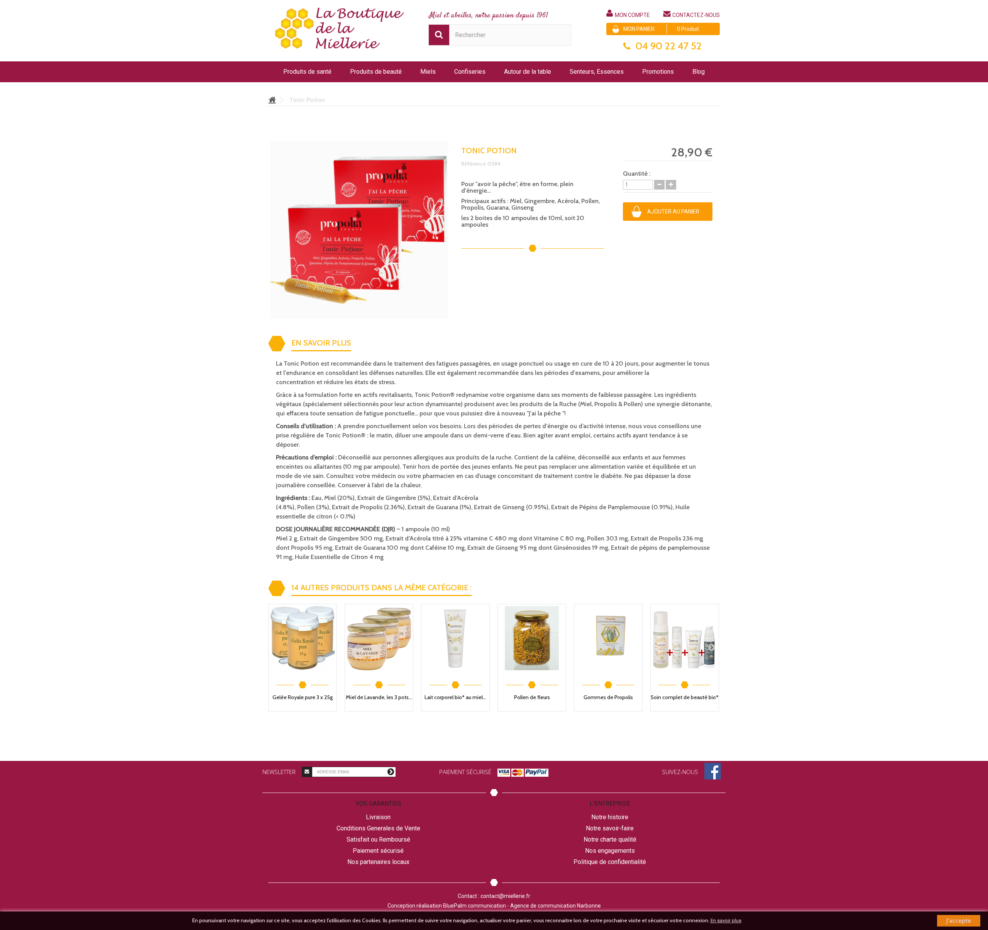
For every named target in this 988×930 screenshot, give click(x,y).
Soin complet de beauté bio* (685, 697)
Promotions (658, 71)
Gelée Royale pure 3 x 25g (302, 697)
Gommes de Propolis (608, 697)
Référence (473, 163)
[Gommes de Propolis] (608, 638)
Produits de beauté (376, 71)
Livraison (378, 817)
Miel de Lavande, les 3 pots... (379, 697)
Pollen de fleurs (532, 697)
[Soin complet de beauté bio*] (685, 638)
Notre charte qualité (610, 839)
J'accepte (958, 920)
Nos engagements (610, 850)
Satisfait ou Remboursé (378, 839)
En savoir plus (726, 920)
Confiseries (470, 71)
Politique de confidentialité (610, 862)
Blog (698, 71)
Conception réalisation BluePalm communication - (494, 906)
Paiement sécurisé (378, 850)
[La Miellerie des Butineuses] (339, 29)
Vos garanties (378, 803)
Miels (428, 71)
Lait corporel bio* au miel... (455, 697)
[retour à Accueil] (272, 100)
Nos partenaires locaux (378, 862)
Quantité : (636, 173)
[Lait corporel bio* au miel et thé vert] (455, 638)
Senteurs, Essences (597, 71)
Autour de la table (527, 71)
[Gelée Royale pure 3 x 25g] (303, 638)
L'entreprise (610, 803)
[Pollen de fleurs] (532, 638)
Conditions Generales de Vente (378, 828)
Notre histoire (609, 817)
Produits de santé (307, 71)
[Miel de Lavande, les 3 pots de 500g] (379, 638)
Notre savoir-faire (610, 828)
